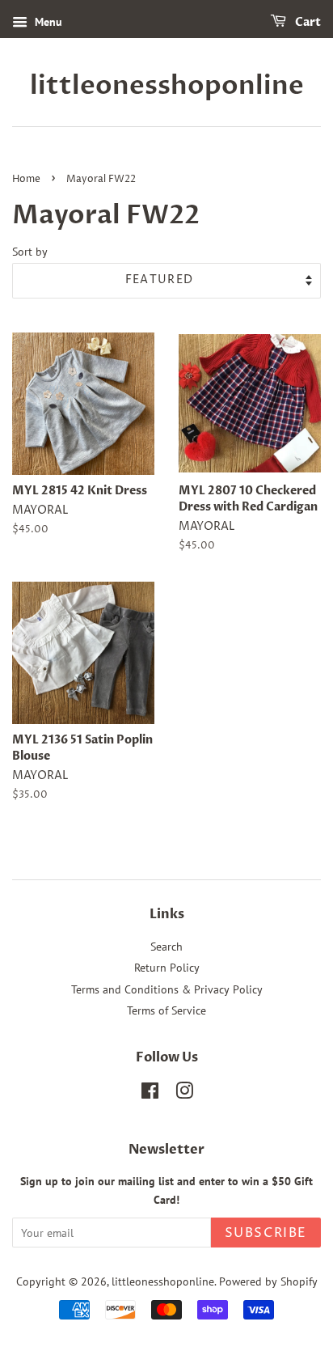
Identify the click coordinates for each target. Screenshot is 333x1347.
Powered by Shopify (268, 1281)
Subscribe (266, 1233)
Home (26, 179)
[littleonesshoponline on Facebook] (150, 1093)
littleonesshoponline (167, 85)
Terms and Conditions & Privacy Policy (167, 989)
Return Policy (167, 967)
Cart (307, 22)
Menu (47, 22)
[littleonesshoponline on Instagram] (184, 1093)
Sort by (30, 251)
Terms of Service (166, 1010)
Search (166, 946)
